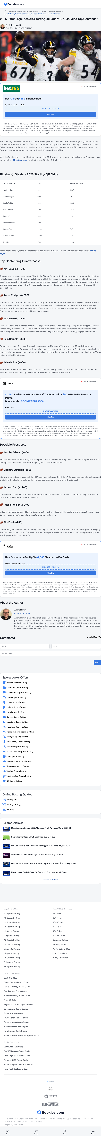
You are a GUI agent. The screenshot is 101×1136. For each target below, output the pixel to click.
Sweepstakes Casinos (14, 1013)
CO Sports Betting (12, 944)
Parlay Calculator (60, 957)
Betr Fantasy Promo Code (15, 991)
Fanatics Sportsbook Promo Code (19, 1064)
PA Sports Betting (12, 926)
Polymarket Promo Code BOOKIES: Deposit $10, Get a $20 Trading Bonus (43, 863)
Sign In (90, 637)
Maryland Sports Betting (17, 727)
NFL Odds (57, 926)
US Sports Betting (14, 781)
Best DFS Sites (10, 978)
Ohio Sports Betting (15, 756)
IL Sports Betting (11, 935)
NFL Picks (56, 913)
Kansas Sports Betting (16, 717)
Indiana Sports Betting (16, 707)
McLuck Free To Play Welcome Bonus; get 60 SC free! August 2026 (40, 845)
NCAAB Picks (58, 922)
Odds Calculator (59, 953)
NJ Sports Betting (12, 922)
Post (97, 662)
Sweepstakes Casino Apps (16, 1026)
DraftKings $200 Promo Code (17, 1055)
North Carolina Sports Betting (20, 751)
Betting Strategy (14, 804)
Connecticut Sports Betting (19, 692)
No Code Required (50, 108)
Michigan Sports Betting (17, 736)
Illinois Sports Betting (16, 702)
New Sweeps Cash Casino (15, 1031)
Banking (10, 809)
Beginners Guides (60, 940)
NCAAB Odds (58, 935)
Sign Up (97, 637)
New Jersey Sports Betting (18, 741)
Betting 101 (12, 799)
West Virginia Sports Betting (19, 776)
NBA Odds (57, 931)
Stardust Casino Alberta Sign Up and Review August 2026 (37, 854)
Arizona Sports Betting (17, 682)
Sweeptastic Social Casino (16, 1009)
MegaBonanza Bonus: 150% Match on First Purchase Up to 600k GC (41, 828)
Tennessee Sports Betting (18, 766)
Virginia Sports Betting (17, 771)
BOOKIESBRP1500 (50, 411)
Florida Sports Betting (16, 697)
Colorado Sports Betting (17, 687)
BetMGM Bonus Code (13, 1046)
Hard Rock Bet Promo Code (16, 1069)
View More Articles (50, 879)
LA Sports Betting (12, 957)
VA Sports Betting (12, 949)
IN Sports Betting (11, 953)
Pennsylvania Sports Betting (19, 761)
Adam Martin (15, 25)
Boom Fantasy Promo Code (16, 982)
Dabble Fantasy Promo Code (17, 986)
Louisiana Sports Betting (17, 722)
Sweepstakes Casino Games (16, 1022)
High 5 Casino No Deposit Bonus (18, 1004)
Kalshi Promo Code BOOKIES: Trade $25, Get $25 (33, 837)
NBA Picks (57, 918)
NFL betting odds (19, 160)
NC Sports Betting (12, 966)
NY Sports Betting (12, 913)
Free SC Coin (10, 1000)
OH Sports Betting (12, 962)
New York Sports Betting (17, 746)
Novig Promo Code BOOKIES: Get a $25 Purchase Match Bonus (39, 872)
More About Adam (23, 613)
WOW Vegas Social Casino (16, 1017)
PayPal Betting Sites (61, 949)
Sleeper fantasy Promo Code (17, 995)
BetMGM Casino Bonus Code (17, 1051)
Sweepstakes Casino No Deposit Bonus (21, 1035)
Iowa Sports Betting (15, 712)
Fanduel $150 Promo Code (16, 1060)
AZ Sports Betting (12, 940)
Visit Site (50, 114)
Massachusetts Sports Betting (20, 732)
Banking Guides (59, 944)
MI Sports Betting (11, 931)
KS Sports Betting (12, 918)
